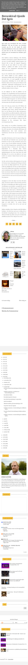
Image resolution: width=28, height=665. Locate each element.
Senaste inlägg (6, 300)
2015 (4, 437)
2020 (4, 370)
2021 (4, 368)
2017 (4, 376)
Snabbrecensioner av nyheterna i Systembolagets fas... (11, 392)
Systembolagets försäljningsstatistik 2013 (15, 638)
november (6, 380)
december (6, 378)
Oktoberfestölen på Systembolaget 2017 (13, 403)
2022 (4, 366)
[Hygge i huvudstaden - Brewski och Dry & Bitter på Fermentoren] (5, 283)
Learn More (12, 10)
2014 (4, 439)
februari (6, 429)
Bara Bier (5, 527)
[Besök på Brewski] (17, 274)
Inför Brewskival (8, 401)
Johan (8, 21)
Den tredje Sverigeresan (8, 547)
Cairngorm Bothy (7, 523)
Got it (18, 10)
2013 (4, 441)
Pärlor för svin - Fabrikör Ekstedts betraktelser (11, 546)
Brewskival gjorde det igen (10, 397)
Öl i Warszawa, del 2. (7, 535)
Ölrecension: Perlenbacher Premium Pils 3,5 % (16, 564)
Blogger (16, 619)
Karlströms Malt (7, 522)
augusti (6, 386)
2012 (4, 443)
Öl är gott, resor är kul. (8, 533)
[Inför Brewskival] (5, 274)
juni (5, 421)
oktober (6, 382)
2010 (4, 448)
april (5, 425)
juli (5, 419)
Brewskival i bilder (8, 395)
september (6, 384)
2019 (4, 372)
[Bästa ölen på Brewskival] (5, 254)
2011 (4, 445)
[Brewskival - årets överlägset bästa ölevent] (17, 263)
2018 (4, 374)
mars (5, 427)
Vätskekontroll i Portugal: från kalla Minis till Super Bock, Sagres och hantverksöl (13, 541)
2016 (4, 435)
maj (5, 423)
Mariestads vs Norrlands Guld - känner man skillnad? (17, 580)
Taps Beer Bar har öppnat (10, 405)
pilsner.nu (5, 539)
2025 (4, 359)
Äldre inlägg (22, 300)
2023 (4, 363)
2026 (4, 357)
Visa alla (25, 552)
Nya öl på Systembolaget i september (12, 399)
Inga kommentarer (17, 21)
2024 (4, 361)
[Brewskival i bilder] (17, 254)
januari (5, 432)
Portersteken (10, 659)
